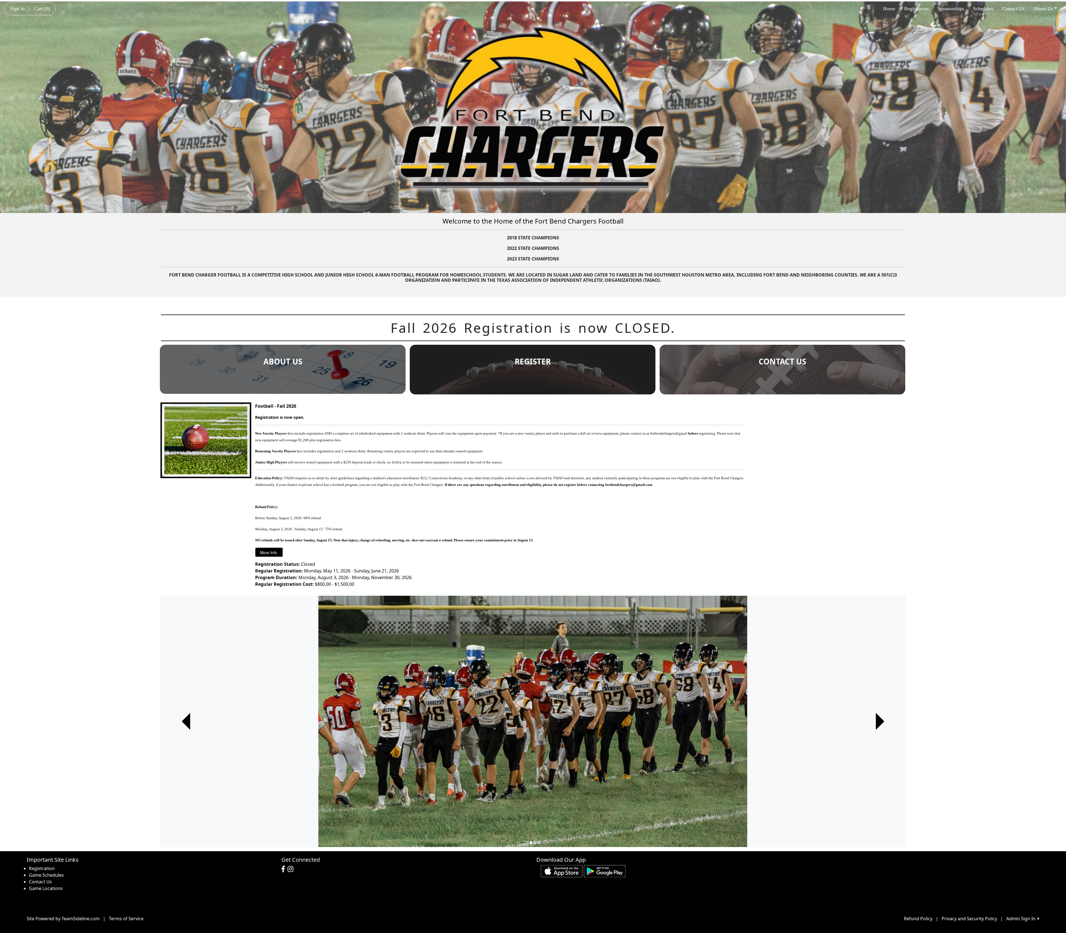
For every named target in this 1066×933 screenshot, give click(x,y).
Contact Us (1013, 8)
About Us (1043, 8)
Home (889, 8)
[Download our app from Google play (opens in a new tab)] (604, 871)
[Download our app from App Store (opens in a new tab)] (561, 871)
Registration (916, 8)
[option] (533, 721)
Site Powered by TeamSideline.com (63, 919)
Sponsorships (950, 8)
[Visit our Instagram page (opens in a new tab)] (292, 869)
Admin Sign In (1022, 919)
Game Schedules (46, 875)
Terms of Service (126, 919)
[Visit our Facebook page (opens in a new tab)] (284, 869)
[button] (186, 721)
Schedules (983, 8)
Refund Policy (918, 919)
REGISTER (533, 361)
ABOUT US (282, 361)
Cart (42, 8)
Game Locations (46, 888)
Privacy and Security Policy (969, 919)
